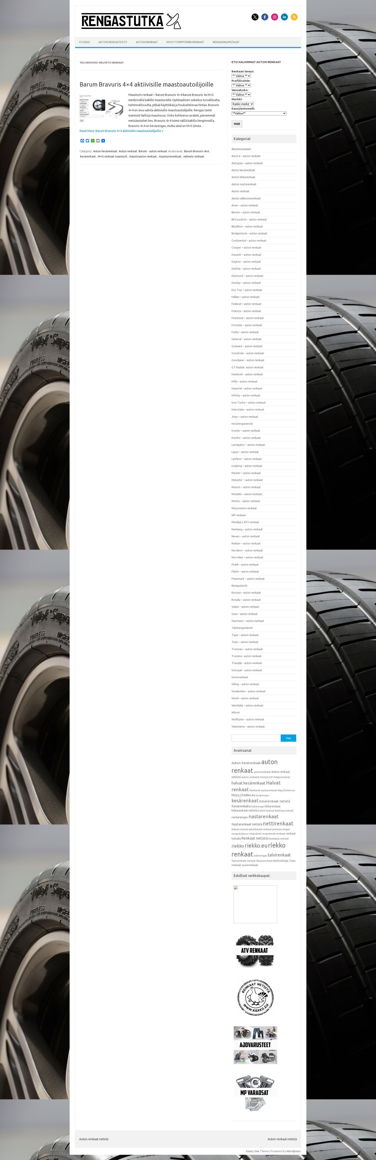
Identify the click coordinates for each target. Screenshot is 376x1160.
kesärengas (262, 795)
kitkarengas (257, 806)
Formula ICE (266, 777)
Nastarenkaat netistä (247, 824)
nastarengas (240, 817)
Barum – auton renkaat (246, 212)
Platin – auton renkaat (245, 571)
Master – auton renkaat (246, 472)
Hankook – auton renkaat (247, 374)
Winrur (236, 712)
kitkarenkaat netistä (245, 810)
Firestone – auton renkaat (248, 317)
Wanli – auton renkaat (245, 698)
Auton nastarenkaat (244, 184)
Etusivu (84, 42)
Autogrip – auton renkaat (247, 163)
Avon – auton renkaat (245, 205)
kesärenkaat (88, 156)
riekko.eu (256, 846)
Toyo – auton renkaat (245, 641)
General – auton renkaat (247, 338)
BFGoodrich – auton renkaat (249, 219)
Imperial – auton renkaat (247, 388)
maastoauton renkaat (143, 156)
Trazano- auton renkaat (247, 656)
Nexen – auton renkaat (246, 536)
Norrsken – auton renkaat (247, 557)
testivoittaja (280, 860)
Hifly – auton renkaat (244, 381)
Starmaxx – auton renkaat (248, 620)
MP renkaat (239, 515)
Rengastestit (239, 585)
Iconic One (252, 1151)
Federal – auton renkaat (246, 303)
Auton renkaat (147, 42)
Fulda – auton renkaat (245, 332)
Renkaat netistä (255, 838)
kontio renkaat (266, 810)
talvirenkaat (279, 855)
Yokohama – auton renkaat (248, 726)
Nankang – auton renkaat (247, 529)
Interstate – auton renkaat (248, 409)
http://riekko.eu (286, 790)
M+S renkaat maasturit (112, 156)
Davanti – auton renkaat (246, 254)
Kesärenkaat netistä (274, 801)
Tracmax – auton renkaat (247, 649)
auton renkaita (250, 777)
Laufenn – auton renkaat (247, 458)
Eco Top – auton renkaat (247, 289)
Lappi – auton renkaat (245, 451)
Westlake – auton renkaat (247, 705)
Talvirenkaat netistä (243, 860)
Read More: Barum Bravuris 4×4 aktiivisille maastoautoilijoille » (121, 131)
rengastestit (268, 833)
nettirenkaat (278, 823)
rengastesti (255, 833)
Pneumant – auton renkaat (248, 578)
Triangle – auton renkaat (247, 662)
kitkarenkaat (272, 806)
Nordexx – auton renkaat (247, 550)
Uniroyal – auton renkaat (247, 670)
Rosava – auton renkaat (246, 592)
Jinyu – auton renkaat (245, 416)
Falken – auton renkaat (246, 296)
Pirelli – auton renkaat (245, 564)
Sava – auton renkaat (245, 613)
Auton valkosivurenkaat (246, 198)
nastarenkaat (263, 816)
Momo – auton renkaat (246, 500)
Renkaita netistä (279, 838)
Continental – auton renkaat (249, 240)
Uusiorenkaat (240, 677)
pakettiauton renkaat (260, 829)
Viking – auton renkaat (245, 684)
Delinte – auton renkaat (246, 268)
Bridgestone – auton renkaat (249, 233)
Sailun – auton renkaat (245, 606)
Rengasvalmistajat (226, 42)
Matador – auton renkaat (247, 479)
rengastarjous (240, 833)
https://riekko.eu (243, 795)
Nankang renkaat (284, 810)
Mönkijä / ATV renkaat (245, 522)
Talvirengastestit (242, 627)
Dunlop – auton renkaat (246, 282)
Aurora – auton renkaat (246, 155)
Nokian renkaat (240, 829)
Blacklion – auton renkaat (247, 226)
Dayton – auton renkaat (246, 261)
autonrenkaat (262, 771)
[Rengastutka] (131, 30)
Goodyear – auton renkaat (248, 360)
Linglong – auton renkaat (247, 465)
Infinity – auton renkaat (246, 395)
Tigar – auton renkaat (245, 634)
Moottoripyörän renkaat (185, 42)
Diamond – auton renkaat (247, 275)
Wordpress (294, 1151)
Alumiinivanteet (241, 148)
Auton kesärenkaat (105, 151)
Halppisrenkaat (281, 777)
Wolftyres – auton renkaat (248, 719)
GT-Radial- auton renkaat (248, 367)
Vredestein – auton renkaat (248, 691)
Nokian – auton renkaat (246, 543)
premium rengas (281, 829)
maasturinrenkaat (170, 156)
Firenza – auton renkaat (246, 310)
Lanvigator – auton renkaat (248, 444)
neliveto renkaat (193, 156)
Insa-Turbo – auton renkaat (249, 402)
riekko (238, 845)
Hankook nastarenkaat (263, 790)
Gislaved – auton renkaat (247, 346)
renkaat (280, 833)
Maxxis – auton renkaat (246, 487)
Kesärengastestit (242, 423)
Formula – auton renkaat (247, 325)
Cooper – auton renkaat (246, 247)
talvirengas (260, 855)
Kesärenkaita (241, 806)
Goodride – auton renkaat (248, 353)
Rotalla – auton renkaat (246, 599)
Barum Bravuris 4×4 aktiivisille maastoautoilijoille (146, 84)
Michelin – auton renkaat (247, 494)
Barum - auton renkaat (153, 151)
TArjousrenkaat (264, 861)
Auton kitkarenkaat (243, 177)
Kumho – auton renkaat (246, 437)
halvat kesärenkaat (248, 783)
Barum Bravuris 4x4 (196, 151)
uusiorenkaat (250, 864)
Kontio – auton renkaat (246, 430)
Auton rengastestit (113, 42)
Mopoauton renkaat (244, 508)
